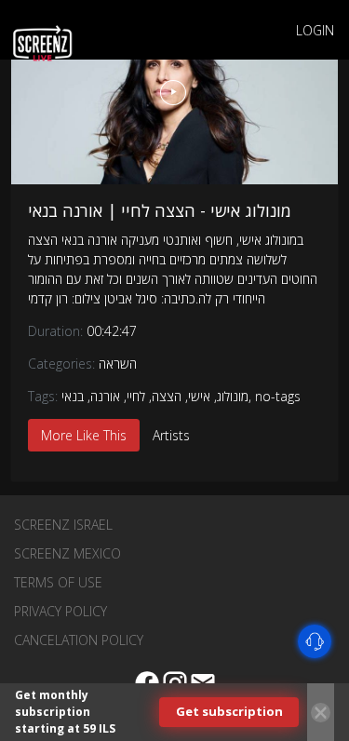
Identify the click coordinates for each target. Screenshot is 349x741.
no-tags (278, 396)
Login (315, 30)
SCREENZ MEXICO (67, 553)
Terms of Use (58, 582)
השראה (118, 363)
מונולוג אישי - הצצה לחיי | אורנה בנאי (159, 210)
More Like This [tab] (84, 435)
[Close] (320, 712)
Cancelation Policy (78, 640)
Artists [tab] (171, 435)
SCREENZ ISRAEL (63, 524)
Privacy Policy (60, 611)
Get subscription (229, 711)
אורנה (105, 396)
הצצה (166, 396)
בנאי (72, 396)
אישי (199, 396)
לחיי (136, 396)
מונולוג (232, 396)
